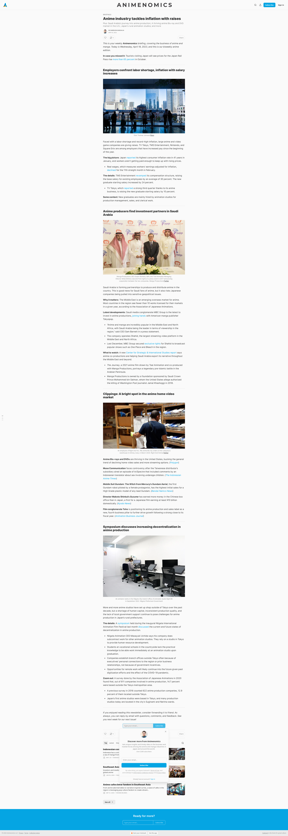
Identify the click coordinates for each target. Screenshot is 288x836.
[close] (165, 731)
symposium (123, 623)
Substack (265, 833)
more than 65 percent (124, 59)
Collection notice (34, 833)
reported (131, 157)
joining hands (139, 315)
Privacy (21, 833)
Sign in (281, 5)
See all (107, 802)
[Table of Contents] (2, 418)
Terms (26, 833)
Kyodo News (124, 503)
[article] (144, 790)
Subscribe (269, 5)
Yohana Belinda (118, 757)
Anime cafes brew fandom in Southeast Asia (127, 784)
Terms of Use (155, 770)
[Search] (255, 5)
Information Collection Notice (143, 773)
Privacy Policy (160, 773)
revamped (141, 175)
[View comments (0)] (124, 795)
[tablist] (114, 743)
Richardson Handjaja (116, 30)
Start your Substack (139, 833)
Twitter (166, 281)
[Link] (100, 72)
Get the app (153, 833)
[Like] (105, 37)
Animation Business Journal (129, 516)
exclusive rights (153, 343)
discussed (143, 627)
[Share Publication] (260, 5)
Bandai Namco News (162, 491)
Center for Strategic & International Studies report (151, 352)
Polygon (174, 462)
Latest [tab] (111, 743)
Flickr (152, 135)
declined (111, 170)
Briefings (107, 15)
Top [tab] (105, 743)
